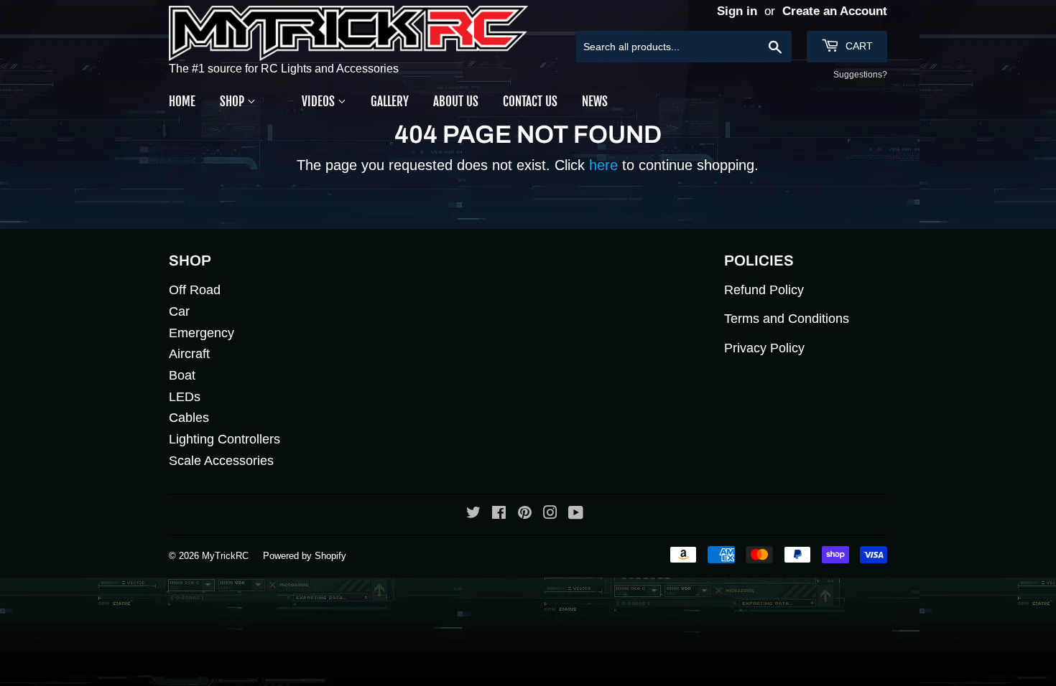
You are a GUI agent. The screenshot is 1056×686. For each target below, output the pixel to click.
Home (182, 101)
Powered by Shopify (304, 555)
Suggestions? (860, 75)
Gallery (390, 101)
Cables (189, 417)
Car (179, 311)
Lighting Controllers (224, 439)
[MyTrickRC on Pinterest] (524, 514)
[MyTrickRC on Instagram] (550, 514)
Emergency (201, 333)
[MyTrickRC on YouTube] (575, 514)
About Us (455, 101)
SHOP (233, 101)
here (603, 165)
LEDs (184, 397)
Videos (320, 101)
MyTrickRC (225, 555)
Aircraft (189, 354)
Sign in (737, 11)
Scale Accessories (221, 461)
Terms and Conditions (786, 318)
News (595, 101)
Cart (858, 46)
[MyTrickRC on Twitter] (473, 514)
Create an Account (834, 11)
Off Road (195, 290)
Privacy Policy (764, 348)
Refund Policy (764, 290)
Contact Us (530, 101)
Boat (182, 375)
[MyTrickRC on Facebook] (498, 514)
